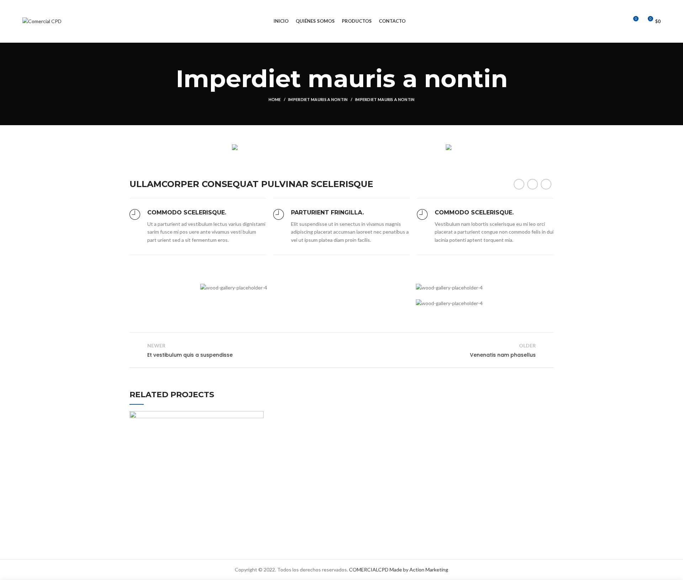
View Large (258, 416)
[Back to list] (341, 350)
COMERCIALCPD (368, 569)
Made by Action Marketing (419, 569)
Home (275, 99)
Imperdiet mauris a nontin (318, 99)
